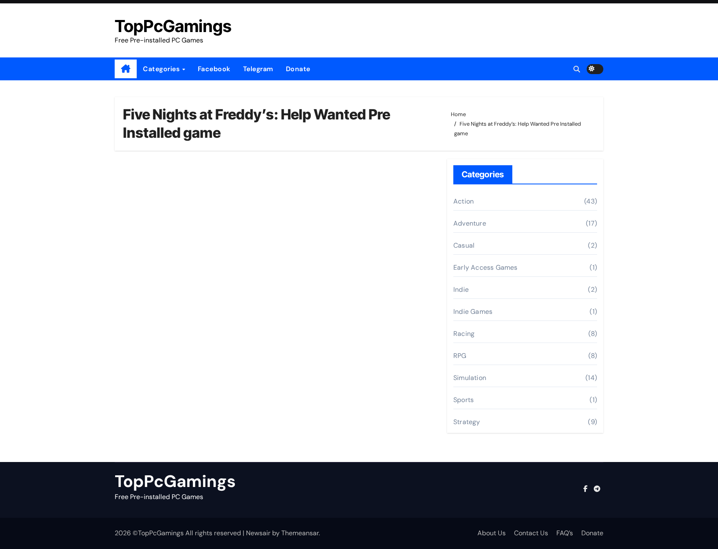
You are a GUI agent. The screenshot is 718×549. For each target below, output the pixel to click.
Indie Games (472, 311)
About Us (491, 533)
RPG (460, 355)
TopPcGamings (173, 26)
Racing (464, 333)
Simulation (469, 377)
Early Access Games (485, 267)
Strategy (466, 421)
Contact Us (531, 533)
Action (463, 201)
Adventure (469, 223)
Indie (461, 289)
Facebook (214, 69)
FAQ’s (564, 533)
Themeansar (300, 533)
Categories (162, 69)
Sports (463, 399)
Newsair (258, 533)
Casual (464, 245)
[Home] (126, 69)
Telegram (258, 69)
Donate (298, 69)
